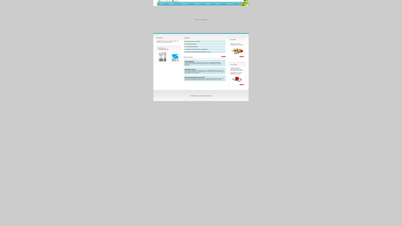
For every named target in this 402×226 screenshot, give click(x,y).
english (169, 1)
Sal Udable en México (190, 69)
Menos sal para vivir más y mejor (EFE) (195, 77)
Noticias (208, 3)
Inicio (161, 3)
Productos (171, 3)
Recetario (197, 3)
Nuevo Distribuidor (189, 61)
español (162, 1)
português (176, 1)
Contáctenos (230, 3)
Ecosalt (218, 3)
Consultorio (185, 3)
